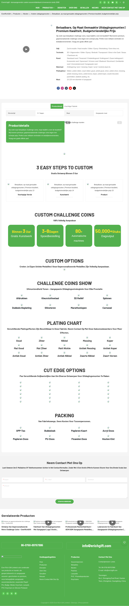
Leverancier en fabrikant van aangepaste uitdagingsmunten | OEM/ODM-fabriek (111, 528)
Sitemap (74, 603)
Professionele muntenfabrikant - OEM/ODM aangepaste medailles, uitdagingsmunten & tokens (79, 528)
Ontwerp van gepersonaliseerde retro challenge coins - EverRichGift (16, 528)
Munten (26, 14)
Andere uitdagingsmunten (40, 14)
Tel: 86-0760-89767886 (107, 567)
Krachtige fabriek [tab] (70, 106)
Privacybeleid (83, 603)
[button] (68, 122)
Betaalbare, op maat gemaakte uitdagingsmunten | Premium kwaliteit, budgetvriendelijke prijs (85, 14)
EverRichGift (6, 14)
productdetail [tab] (57, 106)
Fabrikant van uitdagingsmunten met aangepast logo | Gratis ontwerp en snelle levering (47, 528)
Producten (17, 14)
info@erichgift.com (96, 545)
